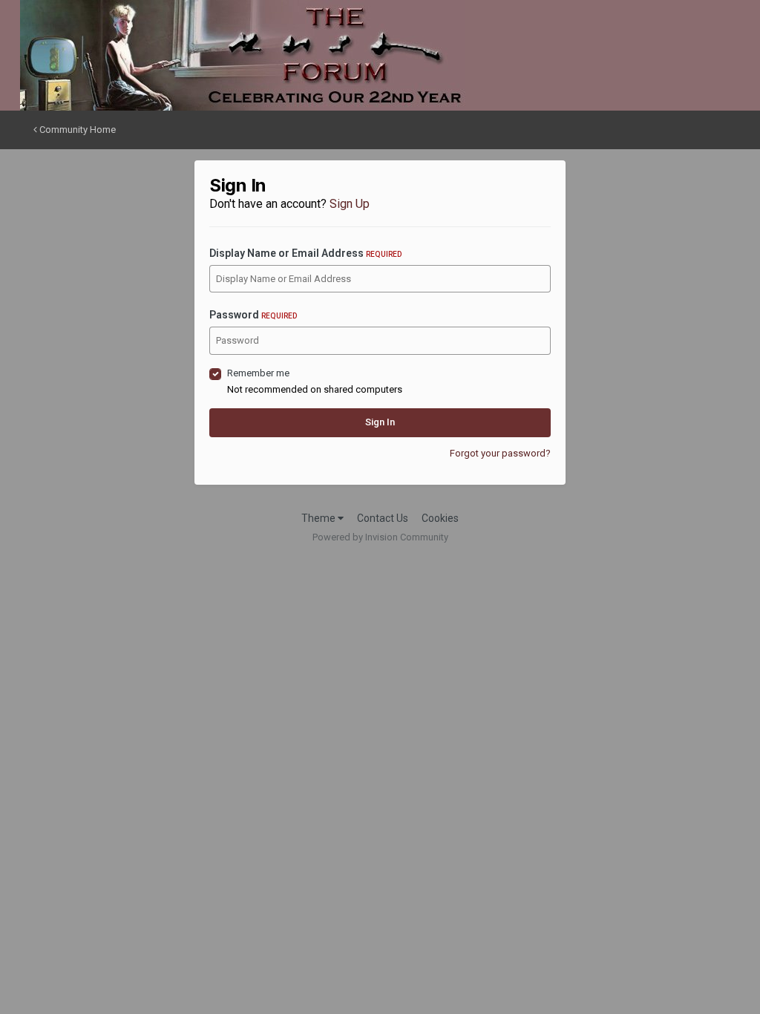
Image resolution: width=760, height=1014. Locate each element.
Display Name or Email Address (305, 253)
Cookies (440, 518)
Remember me (258, 373)
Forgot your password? (500, 453)
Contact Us (382, 518)
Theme (319, 518)
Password (253, 315)
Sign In (380, 422)
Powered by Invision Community (380, 537)
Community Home (76, 129)
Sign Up (350, 204)
